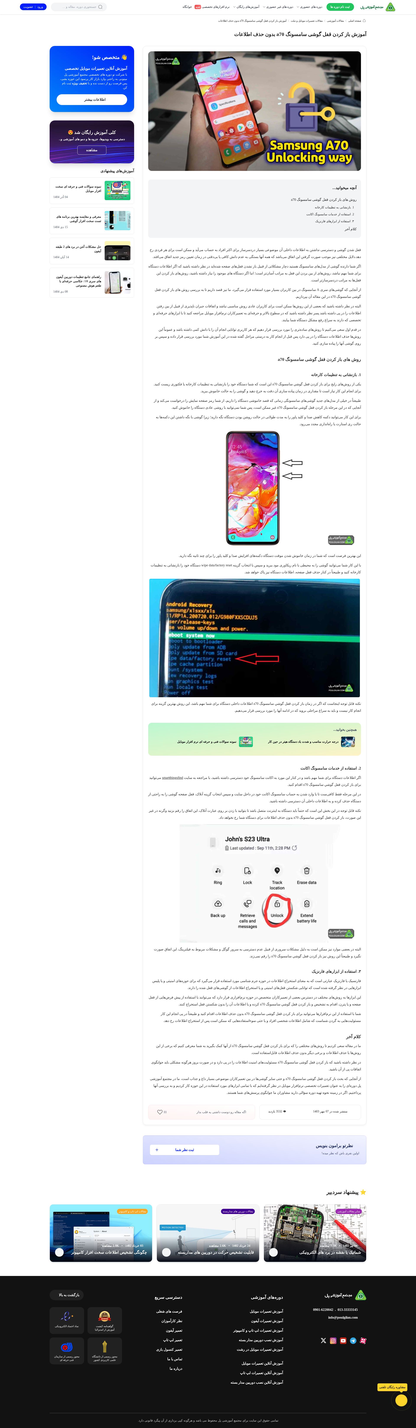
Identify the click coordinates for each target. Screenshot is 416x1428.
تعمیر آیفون (174, 1330)
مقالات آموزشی (335, 20)
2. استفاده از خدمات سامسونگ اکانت (330, 214)
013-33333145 (348, 1309)
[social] (363, 1340)
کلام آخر (351, 229)
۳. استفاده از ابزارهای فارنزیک (334, 221)
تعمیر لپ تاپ (172, 1340)
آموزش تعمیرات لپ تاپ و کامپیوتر (258, 1330)
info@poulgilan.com (343, 1317)
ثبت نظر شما (184, 1150)
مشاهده (92, 150)
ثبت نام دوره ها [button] (340, 6)
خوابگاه (187, 6)
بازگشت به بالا (69, 1295)
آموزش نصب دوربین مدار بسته (261, 1340)
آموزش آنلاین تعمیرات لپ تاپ (261, 1373)
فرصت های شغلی (169, 1311)
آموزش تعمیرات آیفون (267, 1321)
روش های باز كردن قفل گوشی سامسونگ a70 (324, 199)
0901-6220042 (323, 1309)
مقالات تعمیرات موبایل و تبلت (307, 20)
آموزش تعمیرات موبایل (266, 1311)
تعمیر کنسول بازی (169, 1349)
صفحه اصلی (354, 20)
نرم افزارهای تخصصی (212, 6)
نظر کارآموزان (171, 1321)
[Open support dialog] (401, 1400)
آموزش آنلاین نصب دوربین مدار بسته (257, 1382)
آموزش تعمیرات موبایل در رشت (260, 1349)
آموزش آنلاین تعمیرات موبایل (262, 1363)
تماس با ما (174, 1359)
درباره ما (176, 1368)
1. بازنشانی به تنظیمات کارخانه (334, 207)
